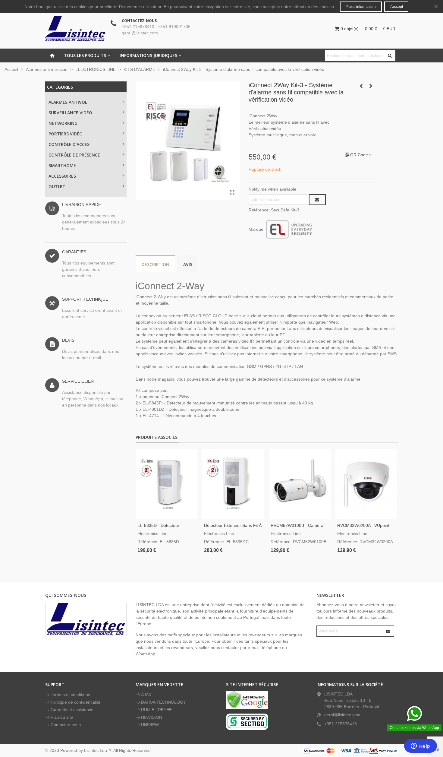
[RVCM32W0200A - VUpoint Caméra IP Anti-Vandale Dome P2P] (366, 484)
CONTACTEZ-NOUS (139, 20)
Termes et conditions (70, 694)
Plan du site (62, 717)
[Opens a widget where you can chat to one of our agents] (420, 746)
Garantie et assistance (72, 709)
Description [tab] (155, 264)
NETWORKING (63, 123)
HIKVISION (151, 717)
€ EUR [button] (389, 28)
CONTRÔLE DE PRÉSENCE (74, 155)
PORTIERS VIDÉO (66, 134)
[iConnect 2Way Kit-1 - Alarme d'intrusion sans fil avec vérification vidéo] (232, 192)
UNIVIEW (150, 724)
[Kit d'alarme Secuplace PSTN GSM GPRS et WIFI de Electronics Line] (370, 85)
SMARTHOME (62, 165)
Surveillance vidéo (70, 113)
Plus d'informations (360, 7)
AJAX (146, 694)
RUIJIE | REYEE (156, 709)
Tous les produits (85, 55)
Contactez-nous (66, 724)
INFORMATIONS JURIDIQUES (148, 55)
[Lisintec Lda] (75, 28)
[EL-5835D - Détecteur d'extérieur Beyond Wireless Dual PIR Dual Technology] (166, 484)
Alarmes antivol (68, 102)
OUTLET (57, 186)
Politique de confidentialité (75, 702)
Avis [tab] (187, 264)
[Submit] (388, 631)
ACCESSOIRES (62, 176)
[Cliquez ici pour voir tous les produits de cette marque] (289, 229)
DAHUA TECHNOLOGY (163, 702)
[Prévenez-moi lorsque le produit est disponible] (317, 199)
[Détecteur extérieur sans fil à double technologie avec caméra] (233, 484)
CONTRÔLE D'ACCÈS (69, 144)
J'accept (396, 7)
